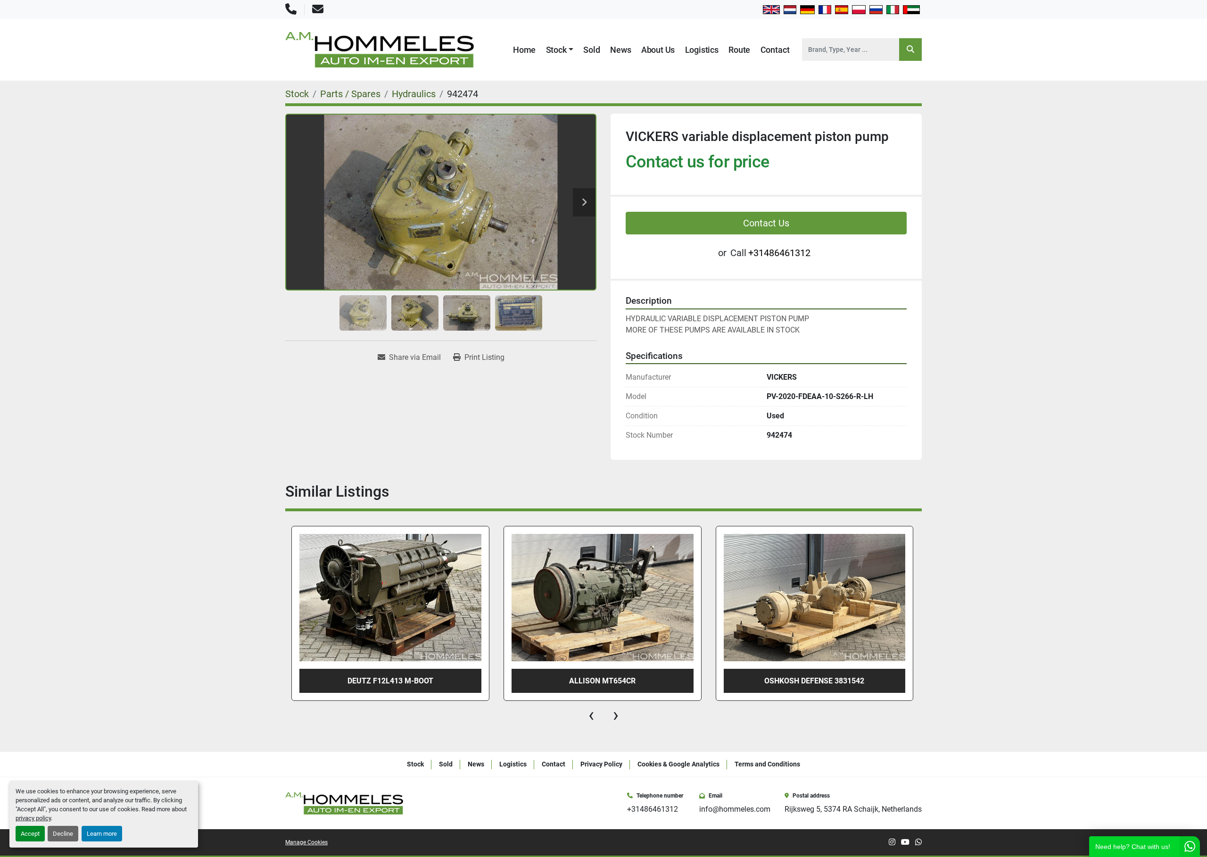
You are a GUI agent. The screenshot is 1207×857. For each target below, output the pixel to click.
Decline (63, 833)
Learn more (102, 833)
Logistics (702, 50)
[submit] (910, 49)
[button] (560, 49)
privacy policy (33, 818)
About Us (658, 50)
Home (524, 50)
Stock (556, 50)
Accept (30, 833)
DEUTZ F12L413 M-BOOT (390, 680)
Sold (591, 50)
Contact (775, 50)
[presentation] (591, 715)
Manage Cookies (306, 842)
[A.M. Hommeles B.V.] (344, 802)
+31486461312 (779, 252)
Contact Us (766, 223)
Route (739, 50)
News (620, 50)
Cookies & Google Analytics (678, 764)
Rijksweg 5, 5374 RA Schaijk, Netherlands (853, 809)
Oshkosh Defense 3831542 (814, 680)
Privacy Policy (601, 764)
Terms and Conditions (767, 764)
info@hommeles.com (734, 809)
